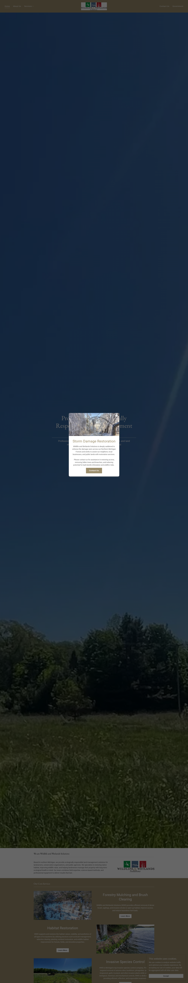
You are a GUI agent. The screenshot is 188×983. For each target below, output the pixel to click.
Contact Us (94, 470)
